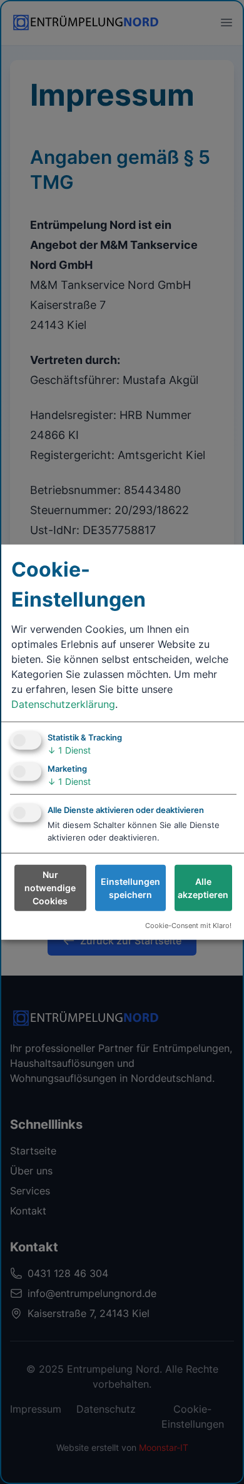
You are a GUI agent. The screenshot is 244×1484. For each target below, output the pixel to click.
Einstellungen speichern (130, 888)
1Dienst (69, 749)
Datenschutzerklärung (63, 703)
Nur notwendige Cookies (50, 887)
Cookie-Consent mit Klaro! (188, 925)
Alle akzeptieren (203, 888)
